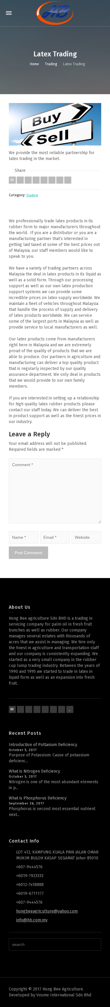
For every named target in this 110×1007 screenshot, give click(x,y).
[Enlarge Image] (55, 124)
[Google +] (36, 180)
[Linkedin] (59, 180)
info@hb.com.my (32, 920)
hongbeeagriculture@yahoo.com (47, 911)
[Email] (12, 180)
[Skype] (61, 709)
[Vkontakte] (67, 180)
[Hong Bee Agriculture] (55, 13)
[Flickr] (36, 709)
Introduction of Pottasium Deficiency (43, 744)
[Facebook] (28, 180)
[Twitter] (20, 180)
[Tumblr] (51, 180)
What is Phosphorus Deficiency (38, 798)
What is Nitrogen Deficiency (34, 771)
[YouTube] (69, 709)
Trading (32, 195)
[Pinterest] (44, 180)
